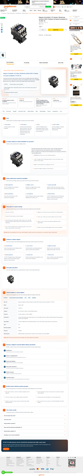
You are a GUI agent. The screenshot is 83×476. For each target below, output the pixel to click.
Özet (3, 111)
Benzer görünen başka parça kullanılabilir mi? (13, 427)
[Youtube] (75, 457)
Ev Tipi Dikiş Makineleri (20, 465)
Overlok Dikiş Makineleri (20, 460)
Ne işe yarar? (8, 111)
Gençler (58, 458)
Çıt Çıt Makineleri (29, 464)
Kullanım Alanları (31, 111)
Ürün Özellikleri (10, 62)
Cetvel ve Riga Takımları (30, 465)
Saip (57, 460)
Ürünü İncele (6, 448)
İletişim (7, 464)
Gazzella (58, 459)
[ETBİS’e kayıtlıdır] (72, 463)
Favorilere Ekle (81, 33)
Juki (47, 464)
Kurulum (49, 111)
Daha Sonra (42, 6)
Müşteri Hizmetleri (39, 460)
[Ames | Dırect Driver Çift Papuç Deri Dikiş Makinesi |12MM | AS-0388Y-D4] (76, 64)
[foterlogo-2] (41, 469)
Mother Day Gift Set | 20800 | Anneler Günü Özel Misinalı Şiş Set (75, 98)
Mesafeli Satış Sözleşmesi (10, 463)
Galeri (37, 111)
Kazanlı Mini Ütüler (29, 459)
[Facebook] (69, 457)
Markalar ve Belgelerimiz (10, 465)
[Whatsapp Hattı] (3, 472)
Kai (47, 459)
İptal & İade (60, 62)
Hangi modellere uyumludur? (9, 423)
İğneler (27, 463)
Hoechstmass (59, 465)
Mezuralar (18, 464)
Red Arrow (48, 463)
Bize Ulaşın (38, 463)
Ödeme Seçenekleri (43, 62)
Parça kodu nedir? (7, 419)
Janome (48, 458)
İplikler (27, 460)
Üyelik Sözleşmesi (9, 460)
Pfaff (57, 463)
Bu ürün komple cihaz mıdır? (9, 415)
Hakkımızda (8, 459)
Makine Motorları (19, 463)
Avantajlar (14, 111)
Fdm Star (48, 460)
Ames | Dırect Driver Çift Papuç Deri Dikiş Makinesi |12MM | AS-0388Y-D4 (76, 73)
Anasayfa (7, 458)
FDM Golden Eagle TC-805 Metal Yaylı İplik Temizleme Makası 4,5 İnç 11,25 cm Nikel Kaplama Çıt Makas (75, 48)
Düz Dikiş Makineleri (19, 459)
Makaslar (27, 458)
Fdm (47, 465)
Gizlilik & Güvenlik (39, 459)
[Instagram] (73, 457)
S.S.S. (61, 111)
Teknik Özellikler (43, 111)
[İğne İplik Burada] (16, 6)
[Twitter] (71, 457)
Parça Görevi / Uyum (22, 111)
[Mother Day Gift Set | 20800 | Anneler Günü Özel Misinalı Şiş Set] (76, 90)
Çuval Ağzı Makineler (19, 458)
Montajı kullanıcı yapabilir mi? (10, 431)
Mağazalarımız (38, 458)
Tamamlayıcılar (55, 111)
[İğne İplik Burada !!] (41, 475)
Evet (48, 6)
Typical (58, 464)
